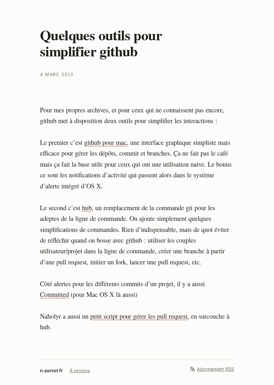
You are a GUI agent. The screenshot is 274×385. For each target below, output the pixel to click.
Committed (54, 294)
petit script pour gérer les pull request (138, 316)
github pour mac (105, 142)
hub (87, 207)
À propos (80, 370)
